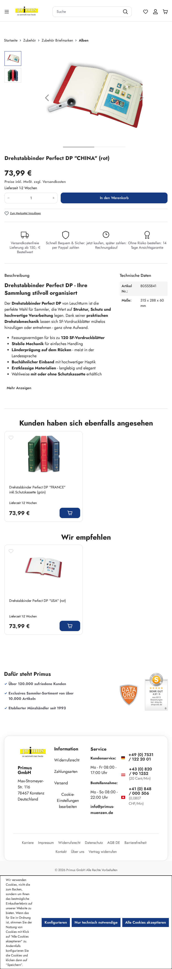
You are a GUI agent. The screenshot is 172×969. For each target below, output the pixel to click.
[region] (86, 99)
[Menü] (7, 11)
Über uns (77, 851)
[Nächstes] (141, 98)
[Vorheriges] (47, 98)
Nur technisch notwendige (96, 922)
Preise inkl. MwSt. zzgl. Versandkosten (35, 181)
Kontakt (61, 851)
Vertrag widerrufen (103, 851)
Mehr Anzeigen (19, 387)
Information (66, 749)
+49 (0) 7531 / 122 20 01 (141, 756)
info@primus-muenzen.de (102, 810)
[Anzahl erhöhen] (54, 198)
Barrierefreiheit (135, 842)
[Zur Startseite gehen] (32, 11)
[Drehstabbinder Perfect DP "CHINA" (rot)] (94, 95)
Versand (61, 783)
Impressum (46, 842)
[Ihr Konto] (155, 11)
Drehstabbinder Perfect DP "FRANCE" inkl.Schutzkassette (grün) (37, 490)
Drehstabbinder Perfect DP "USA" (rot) (37, 600)
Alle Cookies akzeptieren (145, 922)
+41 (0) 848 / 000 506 (140, 791)
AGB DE (113, 842)
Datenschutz (94, 842)
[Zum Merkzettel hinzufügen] (10, 437)
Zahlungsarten (65, 771)
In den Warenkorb (114, 197)
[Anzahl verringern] (8, 198)
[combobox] (86, 12)
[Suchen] (126, 12)
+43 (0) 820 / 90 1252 (140, 771)
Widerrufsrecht (66, 760)
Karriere (28, 842)
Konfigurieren (56, 922)
